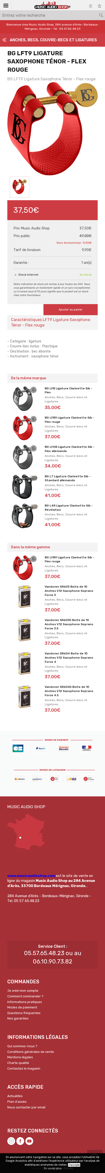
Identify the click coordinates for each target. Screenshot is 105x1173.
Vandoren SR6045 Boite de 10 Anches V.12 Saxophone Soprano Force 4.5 (69, 691)
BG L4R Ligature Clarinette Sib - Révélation (69, 507)
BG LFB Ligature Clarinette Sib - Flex (68, 390)
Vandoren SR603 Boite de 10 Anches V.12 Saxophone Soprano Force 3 (69, 591)
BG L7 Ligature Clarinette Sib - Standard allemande (68, 478)
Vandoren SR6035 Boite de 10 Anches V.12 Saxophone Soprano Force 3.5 (69, 624)
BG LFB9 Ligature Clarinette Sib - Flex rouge (69, 420)
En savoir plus (52, 1168)
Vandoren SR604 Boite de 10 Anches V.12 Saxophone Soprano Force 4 (69, 658)
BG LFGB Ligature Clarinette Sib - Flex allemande (69, 449)
